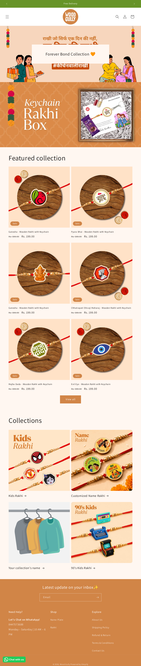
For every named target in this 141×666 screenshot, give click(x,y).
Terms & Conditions (103, 642)
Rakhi (53, 627)
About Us (97, 619)
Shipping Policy (100, 627)
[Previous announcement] (6, 4)
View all (70, 399)
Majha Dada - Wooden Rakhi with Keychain (30, 384)
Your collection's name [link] (25, 568)
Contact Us (98, 650)
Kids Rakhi (16, 496)
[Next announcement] (134, 4)
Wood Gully (65, 664)
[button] (7, 17)
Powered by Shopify (79, 664)
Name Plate (56, 619)
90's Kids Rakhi (81, 568)
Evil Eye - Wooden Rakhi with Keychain (90, 384)
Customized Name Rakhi (88, 496)
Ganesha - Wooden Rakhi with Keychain (29, 232)
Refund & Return (101, 635)
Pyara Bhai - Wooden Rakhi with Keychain (92, 232)
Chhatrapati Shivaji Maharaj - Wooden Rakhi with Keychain (101, 308)
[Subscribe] (97, 597)
